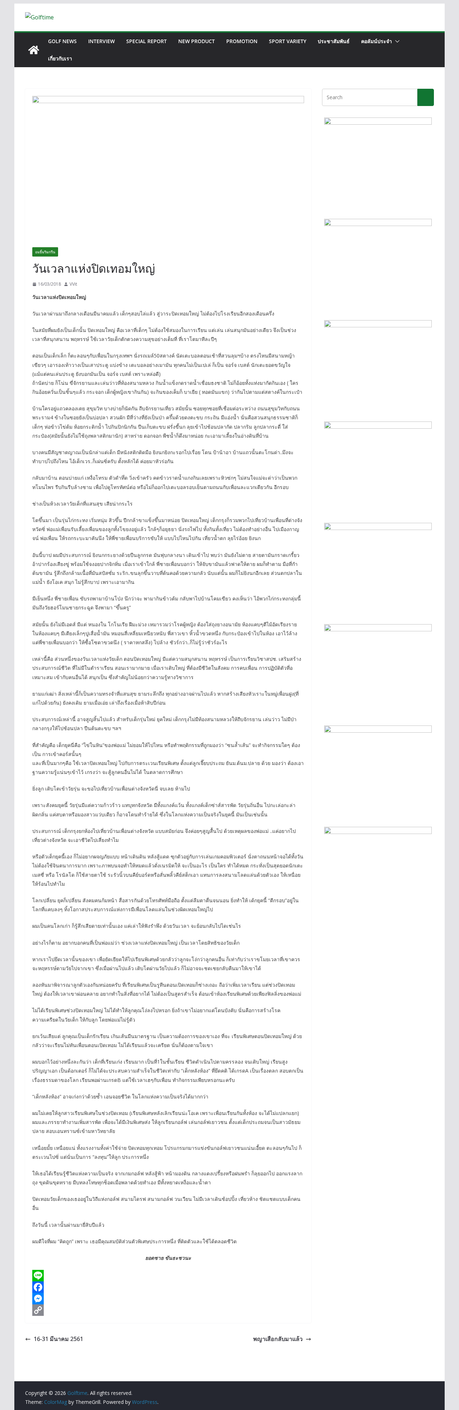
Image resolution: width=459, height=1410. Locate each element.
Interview (101, 41)
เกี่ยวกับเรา (60, 58)
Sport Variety (287, 41)
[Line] (168, 1275)
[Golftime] (33, 50)
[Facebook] (168, 1287)
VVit (73, 284)
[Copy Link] (168, 1310)
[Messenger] (168, 1298)
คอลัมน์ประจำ (376, 41)
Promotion (241, 41)
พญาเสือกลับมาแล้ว (278, 1339)
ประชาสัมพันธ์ (334, 41)
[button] (396, 41)
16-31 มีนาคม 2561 (58, 1339)
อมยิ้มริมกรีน (45, 251)
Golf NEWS (62, 41)
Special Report (146, 41)
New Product (196, 41)
